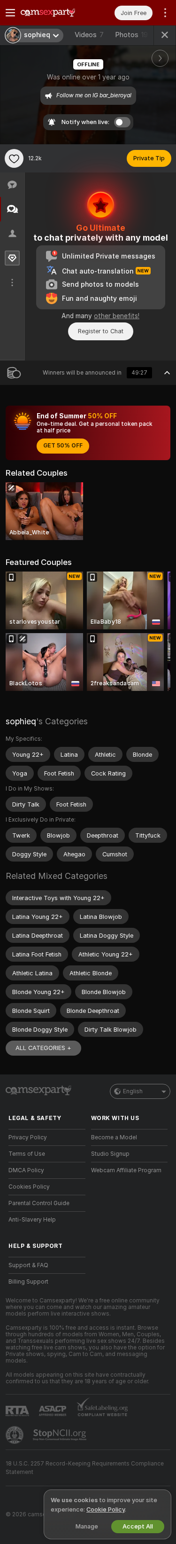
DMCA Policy (26, 1170)
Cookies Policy (29, 1186)
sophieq (21, 721)
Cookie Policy (105, 1509)
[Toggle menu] (10, 12)
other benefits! (116, 316)
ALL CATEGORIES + (43, 1047)
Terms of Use (26, 1154)
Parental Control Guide (38, 1203)
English (133, 1091)
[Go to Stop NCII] (60, 1435)
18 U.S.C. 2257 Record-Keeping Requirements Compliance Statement (85, 1467)
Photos (131, 35)
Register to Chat (100, 331)
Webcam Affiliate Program (126, 1170)
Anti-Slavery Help (32, 1219)
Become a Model (114, 1137)
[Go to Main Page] (54, 13)
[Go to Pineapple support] (15, 1435)
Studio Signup (110, 1154)
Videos (89, 35)
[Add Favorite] (14, 158)
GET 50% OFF (63, 445)
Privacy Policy (27, 1137)
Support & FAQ (28, 1265)
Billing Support (28, 1281)
